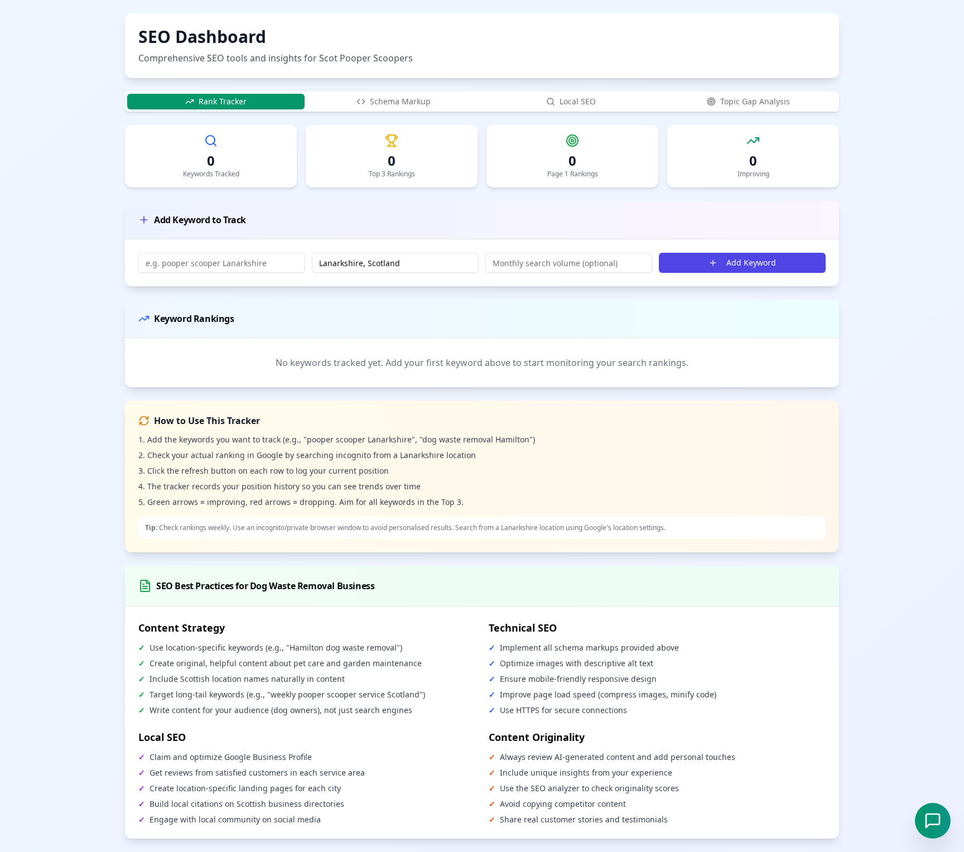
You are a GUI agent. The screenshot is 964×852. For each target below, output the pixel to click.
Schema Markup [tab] (400, 101)
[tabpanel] (482, 338)
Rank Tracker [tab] (223, 101)
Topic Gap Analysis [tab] (755, 101)
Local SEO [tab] (578, 101)
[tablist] (482, 102)
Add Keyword (751, 262)
